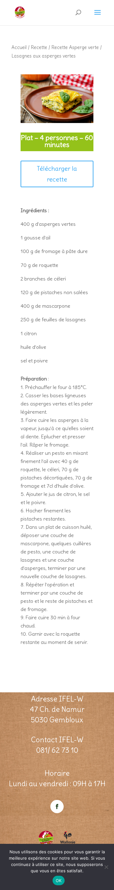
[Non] (106, 867)
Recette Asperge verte (75, 47)
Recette (39, 47)
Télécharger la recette (57, 173)
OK (59, 880)
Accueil (19, 47)
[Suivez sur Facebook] (57, 806)
